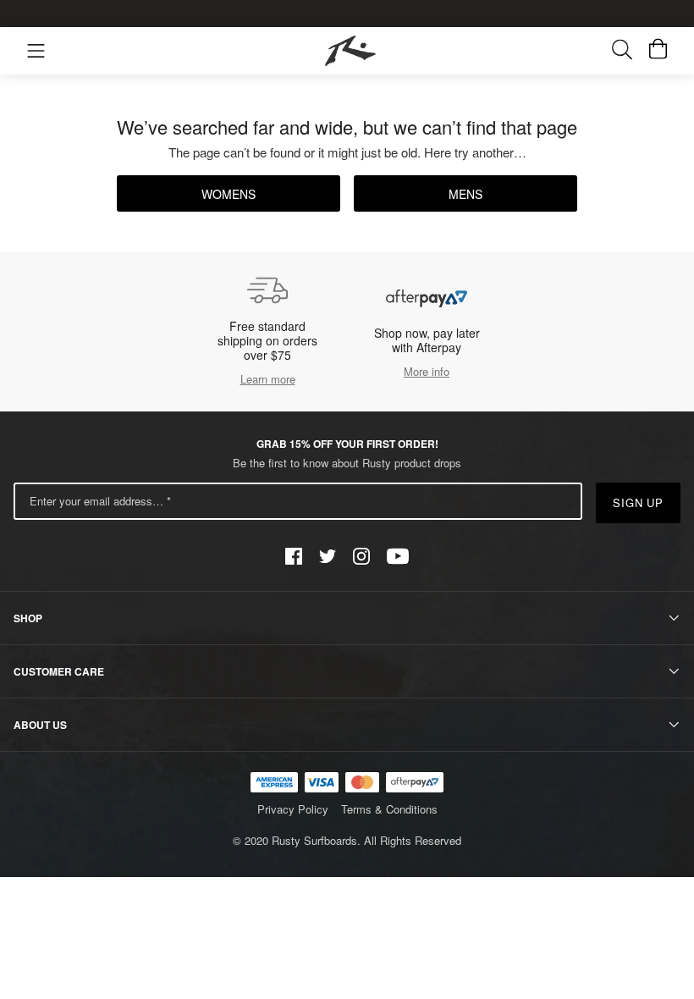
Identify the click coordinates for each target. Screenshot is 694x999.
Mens (465, 193)
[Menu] (36, 51)
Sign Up (638, 502)
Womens (228, 193)
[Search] (630, 51)
